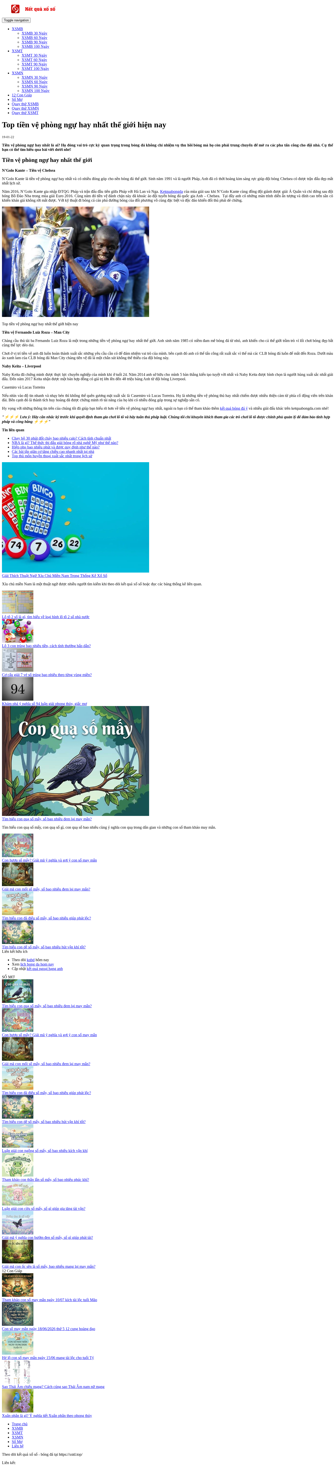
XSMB (17, 29)
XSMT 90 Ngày (34, 64)
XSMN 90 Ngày (35, 86)
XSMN (17, 73)
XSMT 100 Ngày (35, 68)
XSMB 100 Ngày (35, 46)
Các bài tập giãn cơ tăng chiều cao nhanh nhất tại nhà (53, 451)
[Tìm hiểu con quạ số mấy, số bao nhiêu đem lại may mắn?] (75, 814)
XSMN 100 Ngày (36, 91)
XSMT (17, 51)
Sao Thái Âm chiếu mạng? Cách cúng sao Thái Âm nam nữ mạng (53, 1387)
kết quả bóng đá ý (234, 408)
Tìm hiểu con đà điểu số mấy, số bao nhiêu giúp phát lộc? (46, 918)
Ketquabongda (171, 191)
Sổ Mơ (17, 99)
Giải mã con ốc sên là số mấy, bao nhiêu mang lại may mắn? (48, 1266)
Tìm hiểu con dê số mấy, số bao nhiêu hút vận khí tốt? (44, 947)
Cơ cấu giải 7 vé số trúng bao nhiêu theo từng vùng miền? (47, 675)
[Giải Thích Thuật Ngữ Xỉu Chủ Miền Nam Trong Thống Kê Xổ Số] (75, 571)
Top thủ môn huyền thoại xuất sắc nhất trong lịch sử (52, 456)
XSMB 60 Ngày (34, 38)
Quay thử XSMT (25, 113)
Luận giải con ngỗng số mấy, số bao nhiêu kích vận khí (45, 1151)
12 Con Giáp (22, 95)
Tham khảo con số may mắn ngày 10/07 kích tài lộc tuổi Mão (49, 1300)
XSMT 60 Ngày (34, 60)
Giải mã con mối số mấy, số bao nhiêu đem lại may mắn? (46, 889)
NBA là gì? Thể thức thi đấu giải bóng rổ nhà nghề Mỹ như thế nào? (65, 443)
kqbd (31, 960)
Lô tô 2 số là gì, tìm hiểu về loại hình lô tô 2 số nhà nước (46, 617)
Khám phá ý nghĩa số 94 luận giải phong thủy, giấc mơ (44, 704)
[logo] (41, 15)
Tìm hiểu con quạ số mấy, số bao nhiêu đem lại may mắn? (47, 819)
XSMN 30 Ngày (35, 77)
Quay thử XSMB (25, 104)
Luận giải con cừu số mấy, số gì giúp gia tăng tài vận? (43, 1208)
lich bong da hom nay (37, 964)
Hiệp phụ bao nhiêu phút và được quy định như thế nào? (56, 447)
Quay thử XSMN (25, 108)
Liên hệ (18, 1446)
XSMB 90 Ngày (34, 42)
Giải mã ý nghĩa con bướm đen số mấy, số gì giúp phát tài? (47, 1237)
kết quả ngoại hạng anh (45, 969)
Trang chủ (19, 1424)
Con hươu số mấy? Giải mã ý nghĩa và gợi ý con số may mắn (49, 860)
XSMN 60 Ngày (35, 82)
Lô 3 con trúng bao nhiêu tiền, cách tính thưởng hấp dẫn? (46, 646)
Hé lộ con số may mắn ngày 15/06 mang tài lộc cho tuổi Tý (48, 1358)
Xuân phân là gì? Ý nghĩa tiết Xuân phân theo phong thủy (47, 1416)
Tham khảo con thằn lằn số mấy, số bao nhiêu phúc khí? (45, 1180)
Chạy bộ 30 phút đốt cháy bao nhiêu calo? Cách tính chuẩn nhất (61, 438)
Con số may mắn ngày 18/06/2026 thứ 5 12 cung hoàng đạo (48, 1329)
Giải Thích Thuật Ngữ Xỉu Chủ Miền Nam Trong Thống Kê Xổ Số (54, 576)
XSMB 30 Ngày (34, 33)
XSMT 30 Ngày (34, 55)
